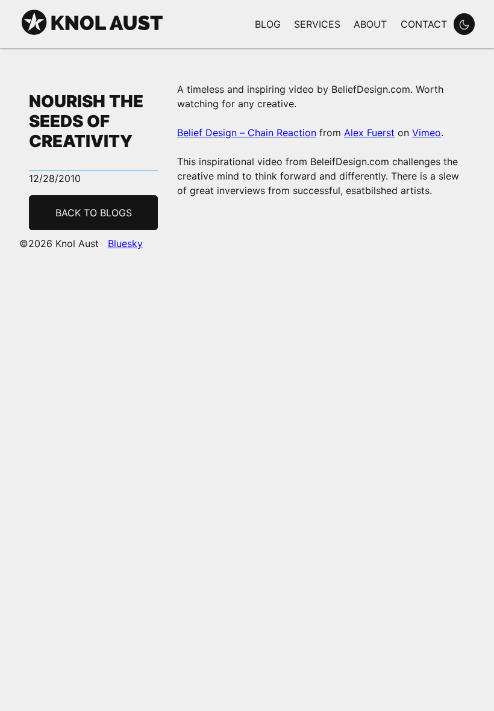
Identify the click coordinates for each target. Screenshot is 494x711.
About (370, 24)
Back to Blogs (93, 213)
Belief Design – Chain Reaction (246, 133)
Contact (424, 24)
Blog (268, 24)
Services (317, 24)
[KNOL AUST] (92, 34)
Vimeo (426, 133)
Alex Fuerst (369, 133)
